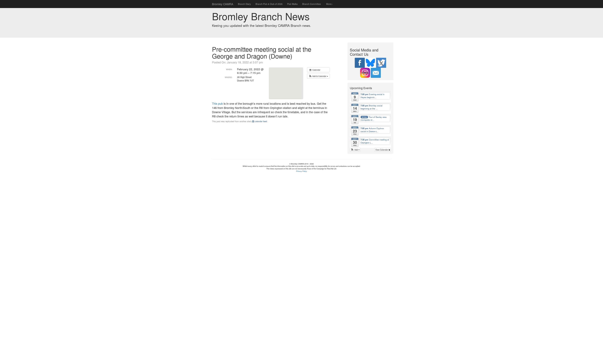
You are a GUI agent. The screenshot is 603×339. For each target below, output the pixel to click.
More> (329, 3)
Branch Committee (311, 3)
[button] (318, 76)
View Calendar (381, 149)
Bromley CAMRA (222, 4)
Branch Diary (244, 3)
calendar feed (260, 121)
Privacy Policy (301, 171)
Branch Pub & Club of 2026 (268, 3)
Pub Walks (292, 3)
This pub (217, 103)
